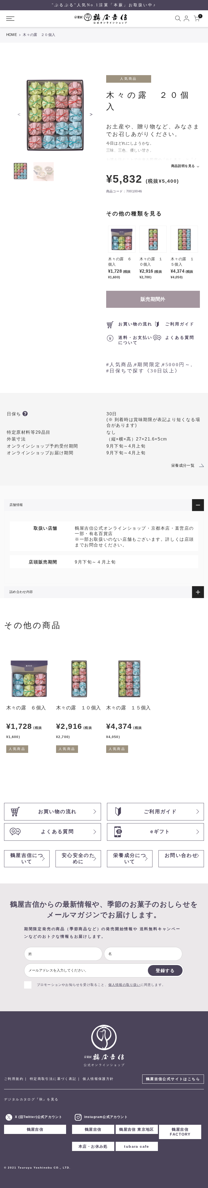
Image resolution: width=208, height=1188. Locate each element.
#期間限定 (147, 364)
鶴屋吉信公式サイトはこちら (173, 1079)
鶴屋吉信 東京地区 (136, 1129)
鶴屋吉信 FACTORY (180, 1131)
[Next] (91, 114)
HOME (11, 35)
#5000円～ (176, 364)
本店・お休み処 (93, 1146)
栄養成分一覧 (182, 465)
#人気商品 (119, 364)
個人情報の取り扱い (124, 985)
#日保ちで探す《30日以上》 (143, 370)
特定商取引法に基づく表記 (53, 1079)
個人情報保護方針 (98, 1079)
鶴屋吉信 (35, 1129)
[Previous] (19, 114)
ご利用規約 (14, 1079)
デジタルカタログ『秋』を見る (31, 1099)
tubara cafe (136, 1146)
